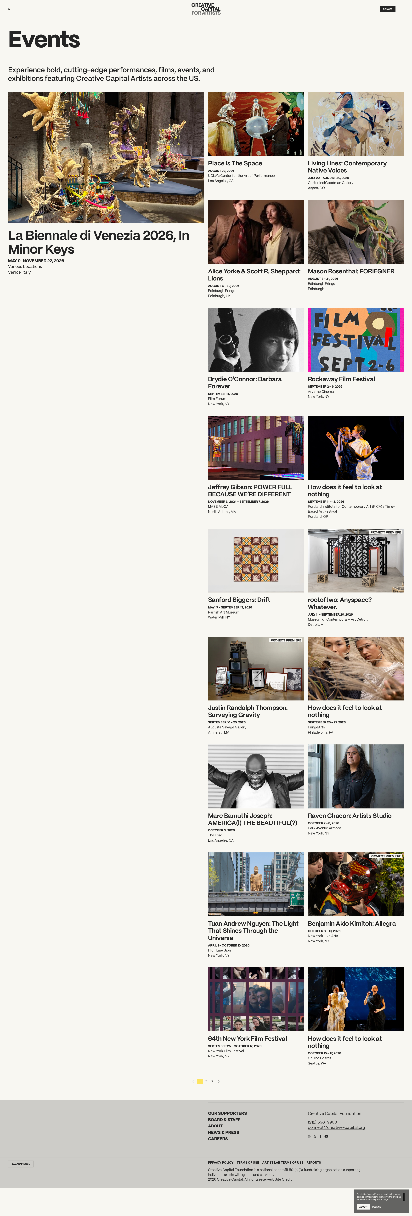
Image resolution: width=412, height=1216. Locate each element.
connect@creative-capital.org (336, 1127)
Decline (376, 1207)
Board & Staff (224, 1119)
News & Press (223, 1132)
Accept (363, 1207)
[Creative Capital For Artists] (206, 9)
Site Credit (283, 1179)
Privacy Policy (220, 1162)
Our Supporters (227, 1113)
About (215, 1126)
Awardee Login (20, 1164)
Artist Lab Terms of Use (282, 1162)
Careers (218, 1138)
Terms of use (248, 1162)
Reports (313, 1162)
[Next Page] (218, 1081)
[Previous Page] (193, 1081)
